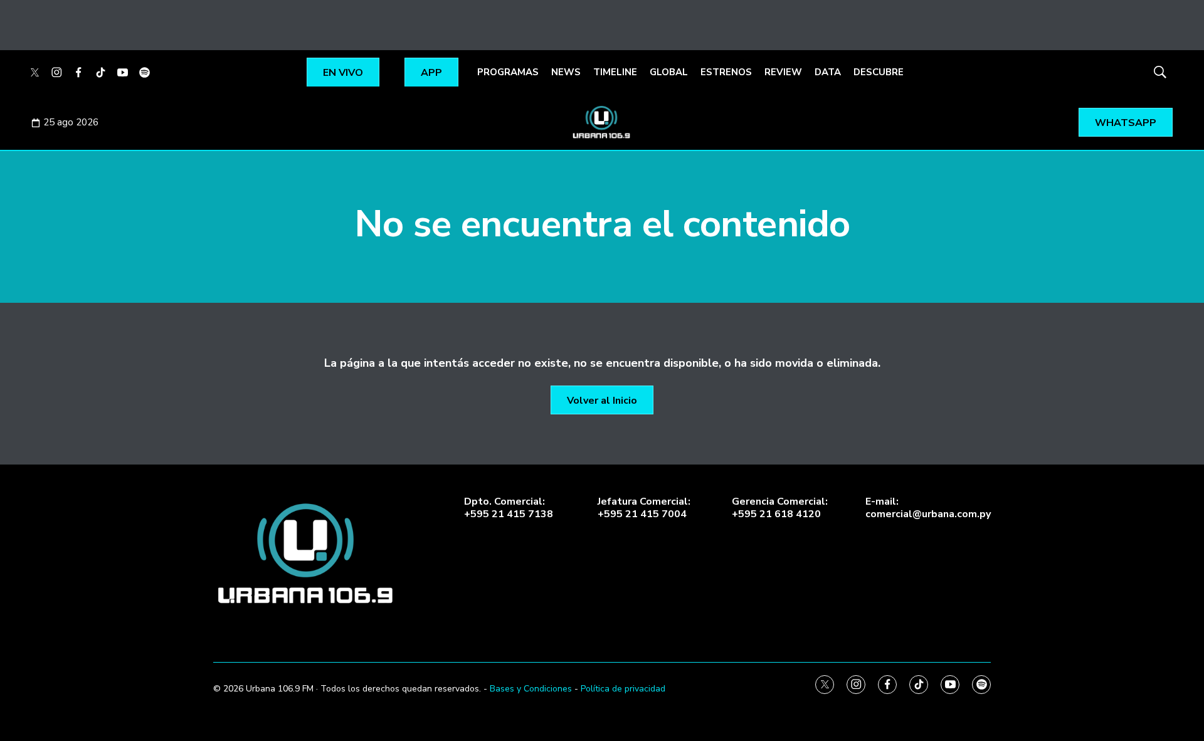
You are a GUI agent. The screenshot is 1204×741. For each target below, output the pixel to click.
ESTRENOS (726, 72)
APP (431, 73)
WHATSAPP (1125, 123)
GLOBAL (669, 72)
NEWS (566, 72)
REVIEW (783, 72)
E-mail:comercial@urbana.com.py (928, 508)
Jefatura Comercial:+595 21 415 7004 (644, 508)
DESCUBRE (878, 72)
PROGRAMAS (508, 72)
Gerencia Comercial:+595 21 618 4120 (780, 508)
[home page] (307, 554)
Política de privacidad (623, 689)
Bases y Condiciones (531, 689)
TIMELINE (615, 72)
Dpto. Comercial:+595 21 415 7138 (508, 508)
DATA (828, 72)
